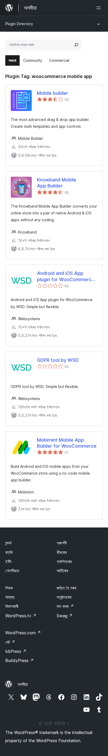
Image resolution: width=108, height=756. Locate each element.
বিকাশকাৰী (11, 606)
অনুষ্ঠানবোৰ (64, 597)
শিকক (9, 588)
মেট (10, 642)
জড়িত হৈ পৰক (66, 588)
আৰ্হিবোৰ (62, 570)
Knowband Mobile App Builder (56, 182)
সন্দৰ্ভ (8, 543)
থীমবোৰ (62, 552)
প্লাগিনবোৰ (64, 561)
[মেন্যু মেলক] (99, 8)
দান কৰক (65, 606)
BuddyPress (19, 660)
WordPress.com (23, 632)
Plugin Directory (19, 23)
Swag (65, 615)
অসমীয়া (23, 684)
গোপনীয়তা (12, 570)
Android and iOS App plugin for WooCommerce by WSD (65, 276)
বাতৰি (8, 552)
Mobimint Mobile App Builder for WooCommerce (66, 443)
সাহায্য (9, 597)
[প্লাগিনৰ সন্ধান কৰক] (76, 45)
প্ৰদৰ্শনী (62, 543)
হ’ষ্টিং (8, 561)
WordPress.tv (20, 615)
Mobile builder (52, 93)
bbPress (15, 651)
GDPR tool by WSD (58, 360)
